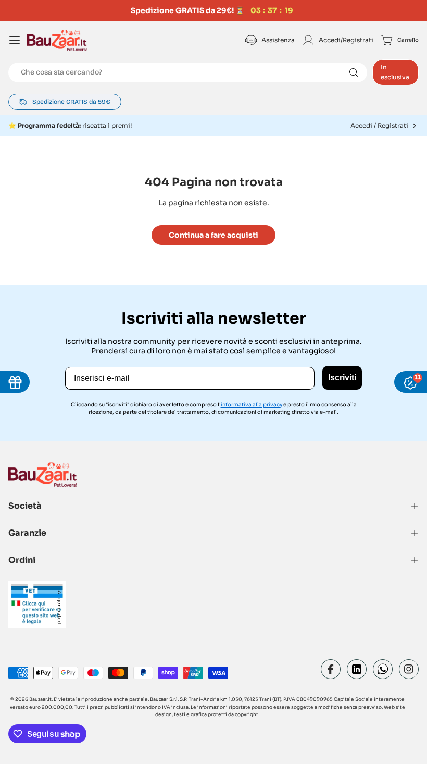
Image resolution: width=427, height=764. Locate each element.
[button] (213, 125)
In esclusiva (395, 72)
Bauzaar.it (40, 699)
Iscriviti (342, 377)
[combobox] (187, 72)
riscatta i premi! (75, 125)
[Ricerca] (353, 72)
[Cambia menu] (14, 40)
